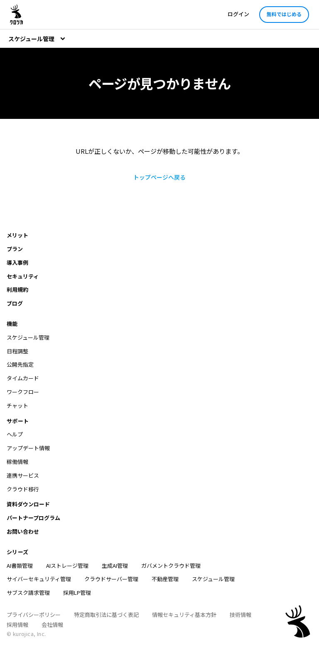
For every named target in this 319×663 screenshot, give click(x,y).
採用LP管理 (77, 592)
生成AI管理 (115, 565)
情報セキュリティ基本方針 (184, 615)
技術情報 (240, 615)
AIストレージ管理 (67, 565)
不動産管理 (165, 579)
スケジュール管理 (213, 579)
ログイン (238, 14)
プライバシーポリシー (34, 615)
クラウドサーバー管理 (111, 579)
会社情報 (52, 624)
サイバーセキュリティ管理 (39, 579)
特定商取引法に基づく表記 (106, 615)
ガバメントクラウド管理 (171, 565)
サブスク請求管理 (28, 592)
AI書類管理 (20, 565)
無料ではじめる (284, 13)
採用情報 (17, 624)
